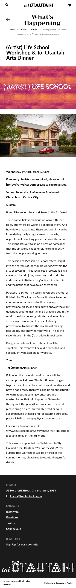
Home (12, 29)
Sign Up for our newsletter (23, 544)
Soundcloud (13, 528)
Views (23, 29)
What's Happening (42, 20)
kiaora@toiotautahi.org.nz (26, 496)
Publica (69, 583)
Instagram (12, 511)
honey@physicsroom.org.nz (25, 184)
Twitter (10, 523)
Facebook (12, 517)
